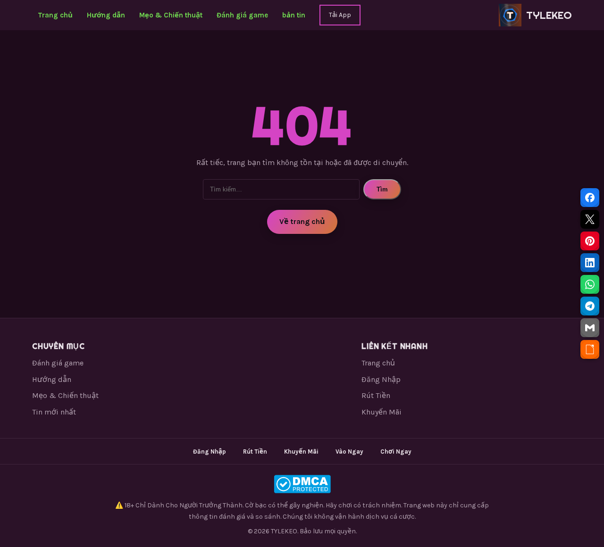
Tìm (382, 189)
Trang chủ (55, 15)
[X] (589, 219)
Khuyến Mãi (381, 411)
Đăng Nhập (381, 379)
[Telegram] (589, 306)
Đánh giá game (242, 15)
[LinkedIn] (589, 262)
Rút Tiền (375, 395)
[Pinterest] (589, 241)
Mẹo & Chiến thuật (170, 15)
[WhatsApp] (589, 284)
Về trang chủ (302, 221)
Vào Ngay (349, 451)
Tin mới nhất (54, 411)
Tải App (340, 15)
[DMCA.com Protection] (302, 484)
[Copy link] (589, 349)
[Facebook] (589, 197)
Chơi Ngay (395, 451)
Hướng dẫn (106, 15)
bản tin (293, 15)
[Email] (589, 327)
